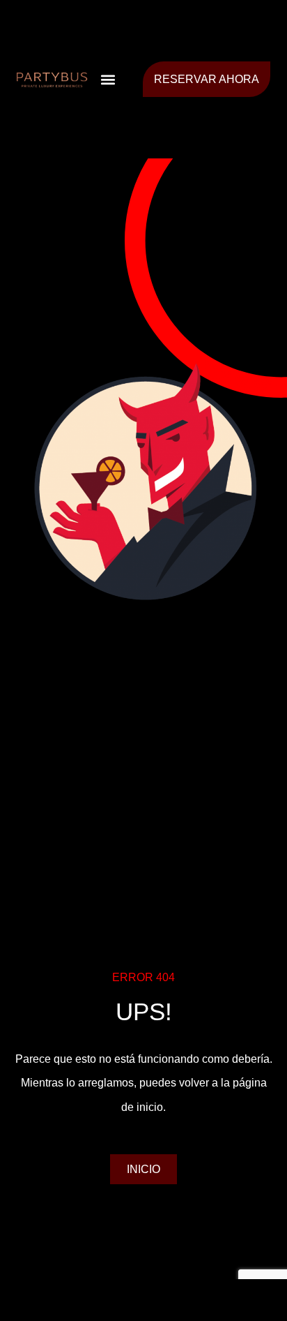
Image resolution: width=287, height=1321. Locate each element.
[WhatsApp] (239, 1300)
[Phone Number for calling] (47, 1300)
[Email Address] (143, 1300)
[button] (107, 79)
